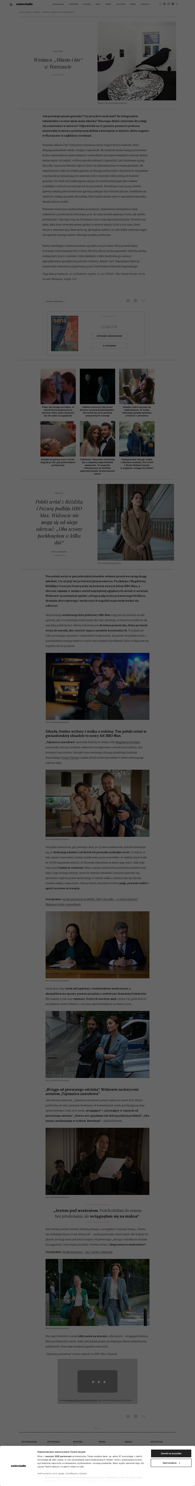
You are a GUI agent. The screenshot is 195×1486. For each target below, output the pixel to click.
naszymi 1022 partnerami (58, 1456)
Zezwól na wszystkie (171, 1453)
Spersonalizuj (169, 1463)
